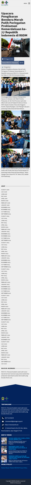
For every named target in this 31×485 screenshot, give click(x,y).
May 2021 (4, 328)
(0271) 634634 (9, 418)
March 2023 (4, 280)
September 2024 (6, 240)
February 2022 (5, 308)
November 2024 (5, 236)
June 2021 (4, 326)
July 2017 (4, 363)
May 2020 (4, 348)
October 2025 (5, 211)
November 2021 (5, 315)
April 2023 (4, 278)
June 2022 (4, 300)
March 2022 (4, 306)
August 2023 (5, 269)
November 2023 (5, 262)
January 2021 (5, 337)
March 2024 (4, 253)
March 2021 (4, 333)
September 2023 (6, 266)
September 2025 (6, 214)
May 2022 (4, 302)
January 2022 (5, 311)
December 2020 (5, 339)
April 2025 (4, 225)
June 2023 (4, 273)
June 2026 (4, 194)
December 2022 (5, 286)
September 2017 (6, 361)
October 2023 (5, 264)
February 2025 (5, 229)
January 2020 (5, 357)
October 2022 (5, 291)
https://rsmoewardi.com (11, 424)
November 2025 (5, 209)
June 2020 (4, 346)
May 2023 (4, 275)
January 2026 (5, 205)
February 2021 (5, 335)
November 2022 (5, 289)
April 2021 (4, 330)
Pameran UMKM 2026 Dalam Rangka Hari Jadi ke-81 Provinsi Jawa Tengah (19, 457)
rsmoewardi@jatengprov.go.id (13, 421)
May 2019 (4, 359)
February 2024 (5, 256)
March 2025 (4, 227)
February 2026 (5, 203)
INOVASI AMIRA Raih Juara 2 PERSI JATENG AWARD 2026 (19, 439)
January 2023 (5, 284)
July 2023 (4, 271)
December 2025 (5, 207)
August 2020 (5, 341)
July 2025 (4, 218)
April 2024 (4, 251)
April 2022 (4, 304)
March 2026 (4, 200)
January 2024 (5, 258)
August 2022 (5, 295)
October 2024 (5, 238)
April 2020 (4, 350)
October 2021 (5, 317)
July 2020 (4, 344)
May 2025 (4, 222)
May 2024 (4, 249)
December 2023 (5, 260)
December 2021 (5, 313)
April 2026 (4, 198)
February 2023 (5, 282)
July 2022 (4, 297)
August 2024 (5, 242)
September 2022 (6, 293)
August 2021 (5, 322)
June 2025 (4, 220)
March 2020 (4, 352)
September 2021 (6, 319)
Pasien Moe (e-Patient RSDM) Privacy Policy (14, 468)
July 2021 (4, 324)
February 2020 (5, 355)
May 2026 (4, 196)
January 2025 (5, 231)
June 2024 (4, 247)
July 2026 (4, 192)
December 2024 (5, 233)
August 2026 (5, 189)
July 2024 (4, 244)
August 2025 (5, 216)
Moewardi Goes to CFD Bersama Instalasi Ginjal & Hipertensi (18, 448)
